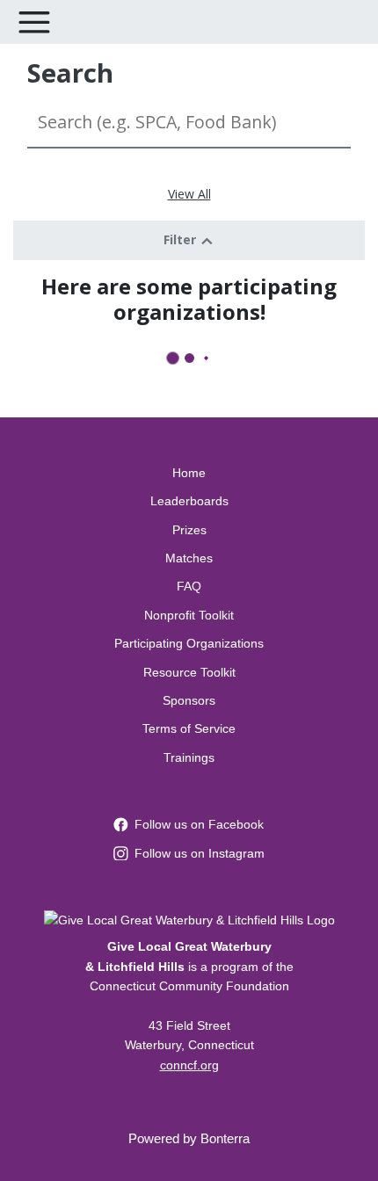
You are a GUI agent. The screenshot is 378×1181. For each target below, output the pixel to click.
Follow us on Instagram (199, 853)
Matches (189, 558)
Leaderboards (189, 501)
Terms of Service (189, 728)
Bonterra (225, 1138)
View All (189, 193)
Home (189, 473)
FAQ (189, 586)
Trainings (189, 757)
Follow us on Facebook (199, 824)
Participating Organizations (189, 643)
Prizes (189, 530)
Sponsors (189, 700)
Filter (182, 239)
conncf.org (189, 1065)
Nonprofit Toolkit (189, 615)
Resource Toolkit (189, 672)
